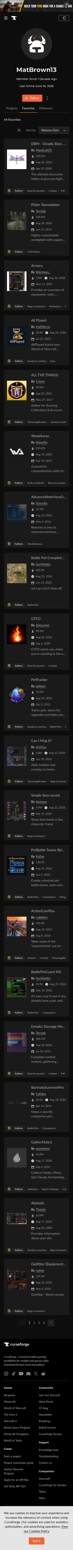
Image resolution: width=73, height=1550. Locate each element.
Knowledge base (48, 1450)
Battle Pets (32, 605)
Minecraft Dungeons (16, 1434)
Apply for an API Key (16, 1480)
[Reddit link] (43, 1373)
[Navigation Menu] (6, 18)
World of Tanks (13, 1440)
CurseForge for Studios (52, 1485)
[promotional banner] (36, 6)
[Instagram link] (6, 1373)
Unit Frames (33, 252)
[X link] (35, 1373)
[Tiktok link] (13, 1373)
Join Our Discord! (49, 1395)
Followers (46, 108)
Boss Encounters (36, 191)
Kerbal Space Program (17, 1427)
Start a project (12, 1456)
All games (9, 1395)
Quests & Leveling (36, 361)
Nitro (42, 1498)
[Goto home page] (14, 18)
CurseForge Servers (50, 1434)
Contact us (45, 1463)
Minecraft (10, 1401)
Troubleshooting (48, 1456)
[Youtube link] (21, 1373)
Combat (53, 191)
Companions (48, 897)
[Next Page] (51, 1323)
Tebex (42, 1491)
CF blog (43, 1408)
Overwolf (44, 1478)
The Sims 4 (10, 1414)
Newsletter (45, 1414)
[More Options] (47, 98)
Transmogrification (37, 422)
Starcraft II (10, 1421)
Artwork (31, 958)
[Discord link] (28, 1373)
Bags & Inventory (36, 306)
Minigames (65, 897)
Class (52, 361)
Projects (12, 108)
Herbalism (32, 1189)
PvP (63, 191)
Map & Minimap (50, 1189)
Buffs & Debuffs (35, 483)
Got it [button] (36, 1541)
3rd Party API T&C (15, 1486)
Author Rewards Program (13, 1471)
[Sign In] (64, 18)
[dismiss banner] (66, 4)
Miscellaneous (34, 544)
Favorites (28, 108)
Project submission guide (18, 1463)
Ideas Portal (46, 1401)
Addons (19, 191)
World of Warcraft (15, 1408)
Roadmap (44, 1421)
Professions (55, 306)
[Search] (19, 130)
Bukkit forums (47, 1427)
